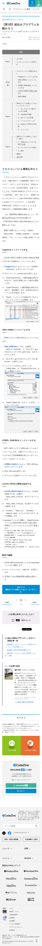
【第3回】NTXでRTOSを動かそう (18, 650)
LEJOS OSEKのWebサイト (15, 491)
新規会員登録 (21, 785)
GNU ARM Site (10, 346)
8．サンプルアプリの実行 (27, 147)
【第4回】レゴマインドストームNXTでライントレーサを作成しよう (21, 645)
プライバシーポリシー (16, 927)
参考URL (20, 157)
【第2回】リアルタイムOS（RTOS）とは (21, 653)
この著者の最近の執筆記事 (24, 702)
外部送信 (12, 930)
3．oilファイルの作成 (25, 117)
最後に (19, 154)
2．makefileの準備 (24, 114)
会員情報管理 (13, 914)
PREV (7, 602)
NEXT (35, 602)
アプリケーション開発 (21, 9)
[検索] (4, 9)
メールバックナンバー (22, 780)
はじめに (20, 59)
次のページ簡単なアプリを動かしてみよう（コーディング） (21, 589)
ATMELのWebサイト (13, 464)
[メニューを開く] (3, 3)
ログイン (22, 791)
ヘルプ (11, 908)
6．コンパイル (23, 129)
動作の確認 (22, 96)
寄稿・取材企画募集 (11, 839)
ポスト (27, 629)
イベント (5, 858)
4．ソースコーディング (26, 121)
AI (10, 9)
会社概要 (12, 921)
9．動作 (21, 151)
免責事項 (12, 918)
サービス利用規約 (14, 924)
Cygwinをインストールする (27, 76)
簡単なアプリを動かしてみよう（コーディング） (26, 104)
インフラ (35, 9)
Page (7, 61)
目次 (21, 52)
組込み (4, 43)
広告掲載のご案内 (31, 839)
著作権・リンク (14, 911)
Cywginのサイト (11, 266)
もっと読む (8, 655)
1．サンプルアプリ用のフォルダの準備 (27, 110)
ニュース (5, 848)
